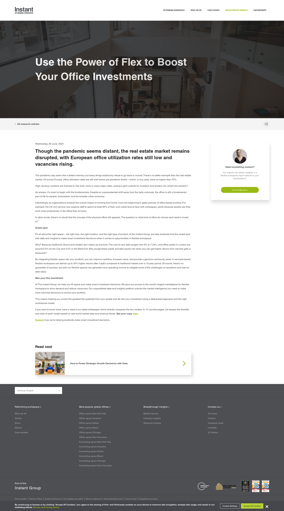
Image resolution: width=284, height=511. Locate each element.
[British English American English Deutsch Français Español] (38, 390)
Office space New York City (92, 413)
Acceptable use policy (73, 499)
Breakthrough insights (236, 10)
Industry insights (152, 418)
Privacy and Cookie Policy (46, 507)
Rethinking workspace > (28, 406)
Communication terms (113, 499)
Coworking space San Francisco (95, 465)
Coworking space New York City (95, 442)
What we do (196, 10)
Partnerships (260, 10)
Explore (39, 320)
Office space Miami (88, 428)
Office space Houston (90, 418)
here (135, 313)
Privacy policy (21, 499)
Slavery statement (93, 499)
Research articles (152, 423)
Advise (18, 418)
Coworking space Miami (91, 456)
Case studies (214, 10)
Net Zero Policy (35, 499)
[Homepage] (24, 10)
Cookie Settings (230, 506)
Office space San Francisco (93, 437)
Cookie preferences (53, 499)
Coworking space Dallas (91, 451)
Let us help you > (240, 190)
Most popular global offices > (95, 406)
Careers (212, 418)
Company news (215, 423)
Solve (17, 423)
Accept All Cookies (252, 506)
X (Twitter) (213, 432)
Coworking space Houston (92, 446)
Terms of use (130, 499)
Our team (212, 413)
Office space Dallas (89, 423)
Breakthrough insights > (156, 406)
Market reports (150, 413)
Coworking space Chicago (92, 461)
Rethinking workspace (174, 10)
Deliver (18, 428)
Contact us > (215, 406)
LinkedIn (212, 428)
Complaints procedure (148, 499)
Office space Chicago (90, 432)
